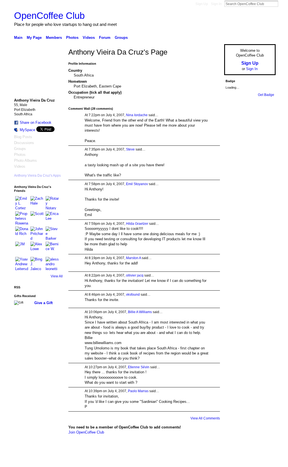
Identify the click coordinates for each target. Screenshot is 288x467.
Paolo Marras (138, 391)
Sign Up (201, 4)
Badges (212, 460)
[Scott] (37, 218)
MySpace (27, 130)
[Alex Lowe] (37, 248)
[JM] (22, 248)
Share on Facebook (35, 122)
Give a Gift (43, 303)
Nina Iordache (137, 115)
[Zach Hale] (37, 203)
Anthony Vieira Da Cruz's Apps (37, 176)
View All (57, 276)
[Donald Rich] (22, 233)
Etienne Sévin (138, 367)
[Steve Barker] (52, 233)
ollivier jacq (134, 275)
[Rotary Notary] (52, 203)
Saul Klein (52, 460)
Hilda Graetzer (137, 224)
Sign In (216, 4)
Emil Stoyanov (137, 184)
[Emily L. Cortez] (22, 203)
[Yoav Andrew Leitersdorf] (22, 263)
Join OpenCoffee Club (86, 432)
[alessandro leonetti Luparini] (52, 263)
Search (282, 3)
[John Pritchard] (37, 233)
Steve (130, 149)
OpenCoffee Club (49, 15)
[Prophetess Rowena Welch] (22, 218)
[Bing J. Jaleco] (37, 263)
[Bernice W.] (52, 248)
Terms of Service (263, 460)
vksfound (133, 295)
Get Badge (266, 95)
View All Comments (205, 418)
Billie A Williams (140, 312)
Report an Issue (234, 460)
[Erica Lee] (52, 218)
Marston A (133, 258)
